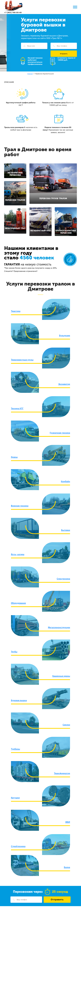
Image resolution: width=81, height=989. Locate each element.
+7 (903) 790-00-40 (13, 12)
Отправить (64, 54)
